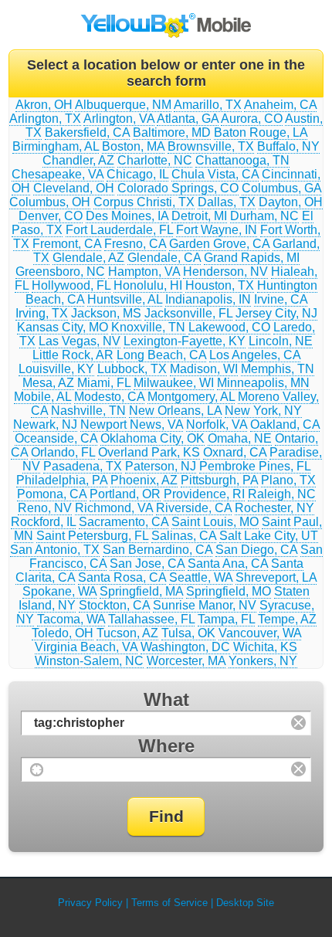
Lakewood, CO (229, 327)
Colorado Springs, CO (178, 188)
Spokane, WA (59, 591)
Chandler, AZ (78, 160)
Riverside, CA (194, 507)
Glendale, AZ (88, 257)
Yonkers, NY (263, 660)
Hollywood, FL (71, 285)
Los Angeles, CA (254, 355)
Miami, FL (103, 382)
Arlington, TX (45, 118)
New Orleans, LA (175, 410)
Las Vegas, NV (79, 341)
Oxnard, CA (234, 452)
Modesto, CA (109, 396)
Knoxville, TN (148, 327)
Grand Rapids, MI (252, 257)
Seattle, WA (200, 577)
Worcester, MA (186, 660)
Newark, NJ (45, 424)
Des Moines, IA (127, 215)
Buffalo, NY (288, 146)
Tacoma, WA (71, 619)
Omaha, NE (240, 438)
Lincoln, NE (281, 341)
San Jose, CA (147, 563)
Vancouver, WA (260, 633)
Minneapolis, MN (263, 382)
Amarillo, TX (208, 104)
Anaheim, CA (280, 104)
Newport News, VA (131, 424)
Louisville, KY (56, 368)
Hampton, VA (144, 271)
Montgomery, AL (191, 396)
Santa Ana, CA (228, 563)
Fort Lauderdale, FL (119, 229)
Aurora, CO (252, 118)
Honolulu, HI (147, 285)
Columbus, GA (281, 188)
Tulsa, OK (188, 633)
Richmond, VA (114, 507)
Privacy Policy (90, 902)
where (166, 745)
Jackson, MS (106, 313)
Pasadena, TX (82, 466)
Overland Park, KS (149, 452)
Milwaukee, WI (174, 382)
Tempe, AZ (287, 619)
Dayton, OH (291, 202)
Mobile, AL (42, 396)
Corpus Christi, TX (144, 202)
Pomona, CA (51, 494)
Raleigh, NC (282, 494)
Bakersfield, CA (87, 132)
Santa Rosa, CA (122, 577)
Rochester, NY (274, 507)
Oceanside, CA (56, 438)
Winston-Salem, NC (89, 660)
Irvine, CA (280, 299)
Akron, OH (44, 104)
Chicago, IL (137, 174)
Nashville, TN (88, 410)
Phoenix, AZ (144, 480)
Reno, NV (45, 507)
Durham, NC (264, 215)
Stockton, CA (114, 605)
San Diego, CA (256, 549)
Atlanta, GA (188, 118)
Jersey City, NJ (276, 313)
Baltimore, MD (172, 132)
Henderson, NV (225, 271)
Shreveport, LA (276, 577)
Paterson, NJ (160, 466)
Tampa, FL (226, 619)
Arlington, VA (118, 118)
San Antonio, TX (55, 549)
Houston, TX (219, 285)
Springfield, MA (141, 591)
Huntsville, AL (124, 299)
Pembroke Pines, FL (254, 466)
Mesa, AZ (48, 382)
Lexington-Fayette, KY (185, 341)
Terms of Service (169, 902)
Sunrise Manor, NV (204, 605)
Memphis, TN (277, 368)
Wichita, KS (265, 647)
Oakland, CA (285, 424)
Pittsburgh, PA (219, 480)
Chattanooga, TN (242, 160)
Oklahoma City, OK (152, 438)
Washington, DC (185, 647)
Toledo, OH (62, 633)
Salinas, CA (183, 535)
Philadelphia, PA (61, 480)
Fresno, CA (135, 243)
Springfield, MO (228, 591)
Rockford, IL (43, 521)
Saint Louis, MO (215, 521)
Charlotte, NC (154, 160)
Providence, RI (204, 494)
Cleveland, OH (73, 188)
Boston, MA (133, 146)
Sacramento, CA (123, 521)
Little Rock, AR (72, 355)
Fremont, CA (66, 243)
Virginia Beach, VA (86, 647)
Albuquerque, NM (123, 104)
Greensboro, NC (60, 271)
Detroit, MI (199, 215)
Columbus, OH (49, 202)
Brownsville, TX (211, 146)
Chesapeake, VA (57, 174)
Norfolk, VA (216, 424)
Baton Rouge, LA (260, 132)
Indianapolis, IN (208, 299)
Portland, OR (125, 494)
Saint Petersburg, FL (92, 535)
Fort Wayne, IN (216, 229)
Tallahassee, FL (151, 619)
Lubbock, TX (132, 368)
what (166, 699)
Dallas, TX (227, 202)
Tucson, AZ (127, 633)
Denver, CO (51, 215)
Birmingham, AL (55, 146)
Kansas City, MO (62, 327)
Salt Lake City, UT (268, 535)
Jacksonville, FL (188, 313)
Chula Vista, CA (215, 174)
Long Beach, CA (161, 355)
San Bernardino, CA (157, 549)
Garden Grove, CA (219, 243)
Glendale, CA (164, 257)
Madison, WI (204, 368)
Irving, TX (41, 313)
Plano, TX (288, 480)
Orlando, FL (63, 452)
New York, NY (263, 410)
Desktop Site (245, 902)
